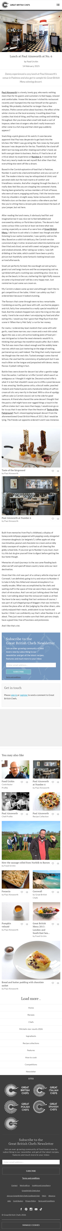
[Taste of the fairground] (31, 448)
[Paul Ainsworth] (15, 801)
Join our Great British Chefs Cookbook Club (23, 1196)
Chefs (31, 1022)
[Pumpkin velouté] (15, 911)
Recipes (31, 1015)
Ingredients (31, 1036)
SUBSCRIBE (18, 671)
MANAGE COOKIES (31, 1225)
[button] (58, 5)
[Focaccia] (15, 879)
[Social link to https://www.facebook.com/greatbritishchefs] (21, 1209)
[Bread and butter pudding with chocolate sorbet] (31, 960)
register (24, 695)
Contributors (18, 1201)
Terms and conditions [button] (13, 677)
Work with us (25, 1185)
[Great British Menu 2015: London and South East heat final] (46, 911)
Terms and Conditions (46, 1201)
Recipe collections (31, 1043)
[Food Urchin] (15, 769)
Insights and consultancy (41, 1185)
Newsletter (31, 1071)
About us (51, 1196)
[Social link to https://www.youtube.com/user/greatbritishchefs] (36, 1209)
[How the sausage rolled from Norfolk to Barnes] (31, 840)
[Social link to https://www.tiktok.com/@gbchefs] (41, 1209)
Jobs (9, 1201)
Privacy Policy (30, 1201)
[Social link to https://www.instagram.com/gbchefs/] (31, 1209)
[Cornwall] (46, 879)
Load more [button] (29, 998)
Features (31, 1050)
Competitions (31, 1064)
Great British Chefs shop (31, 1190)
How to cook (31, 1057)
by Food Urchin (31, 61)
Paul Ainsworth (9, 92)
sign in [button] (14, 695)
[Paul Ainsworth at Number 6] (31, 495)
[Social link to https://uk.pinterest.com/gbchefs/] (26, 1209)
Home (31, 1008)
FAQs (44, 1196)
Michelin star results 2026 (31, 1029)
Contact (14, 1185)
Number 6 (36, 156)
